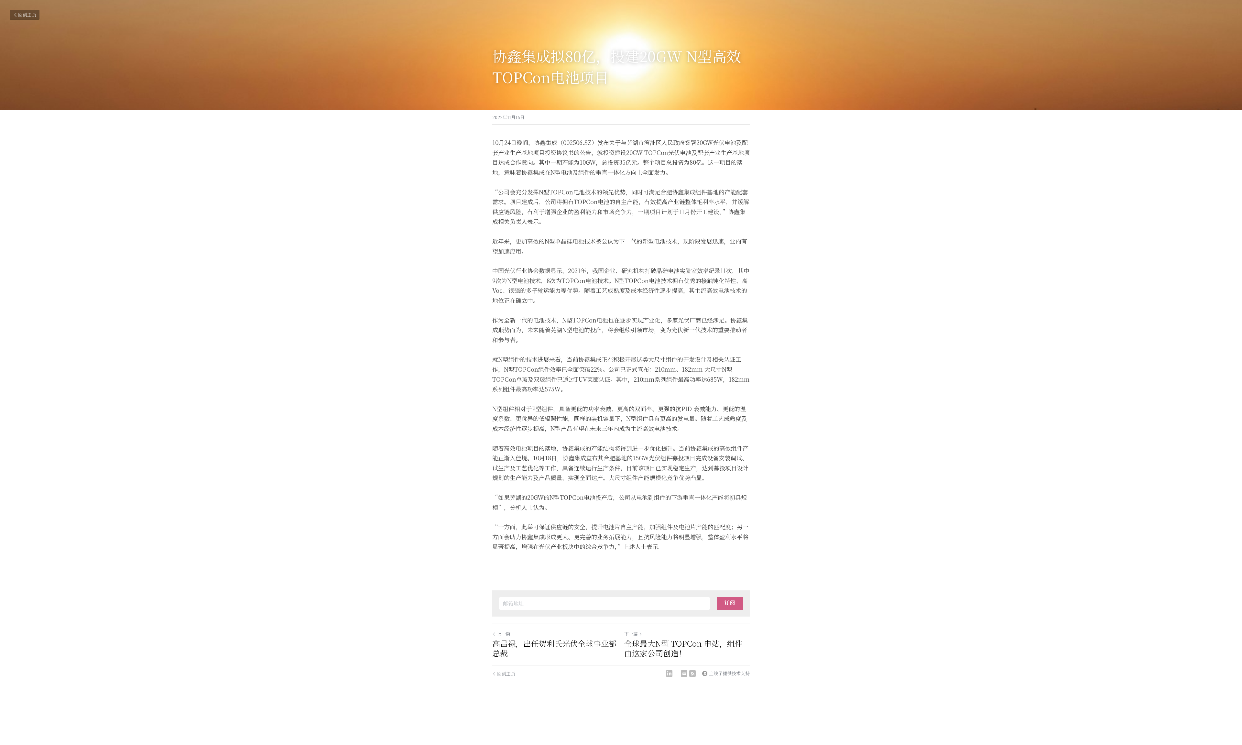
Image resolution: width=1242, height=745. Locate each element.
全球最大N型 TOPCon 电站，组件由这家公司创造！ (683, 648)
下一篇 (631, 633)
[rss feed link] (692, 673)
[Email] (684, 673)
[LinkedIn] (669, 673)
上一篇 (503, 633)
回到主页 (27, 14)
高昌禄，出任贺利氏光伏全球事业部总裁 (554, 648)
